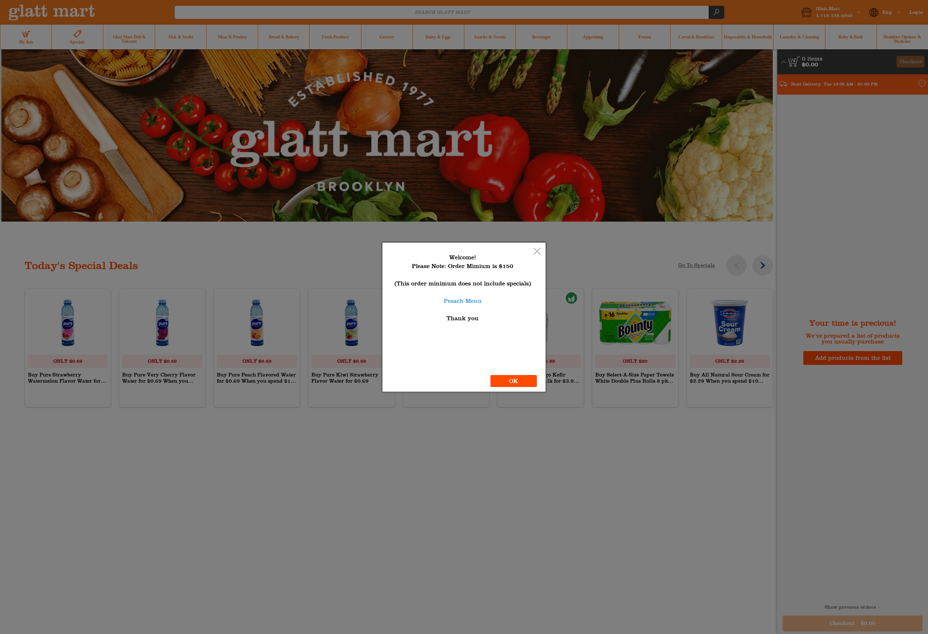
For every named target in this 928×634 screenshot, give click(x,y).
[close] (537, 251)
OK (513, 381)
